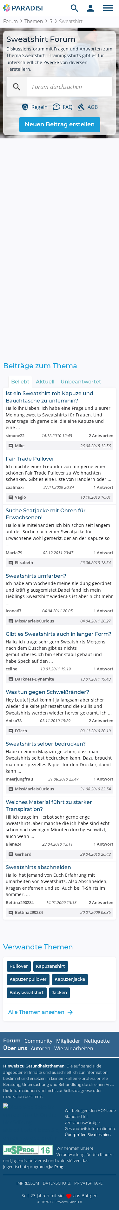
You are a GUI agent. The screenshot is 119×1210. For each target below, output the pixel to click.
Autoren (40, 1048)
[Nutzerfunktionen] (90, 8)
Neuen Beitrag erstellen (60, 124)
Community (38, 1040)
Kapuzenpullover (28, 979)
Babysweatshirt (27, 992)
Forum (10, 21)
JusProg (56, 1166)
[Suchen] (17, 86)
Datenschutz (56, 1183)
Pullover (19, 966)
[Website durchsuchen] (75, 8)
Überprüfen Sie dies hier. (88, 1134)
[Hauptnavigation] (108, 8)
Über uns (15, 1048)
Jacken (59, 992)
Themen (33, 21)
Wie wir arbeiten (73, 1048)
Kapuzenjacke (70, 979)
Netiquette (97, 1040)
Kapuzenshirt (50, 966)
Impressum (28, 1183)
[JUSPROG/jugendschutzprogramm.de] (28, 1150)
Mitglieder (68, 1040)
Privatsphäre (88, 1183)
